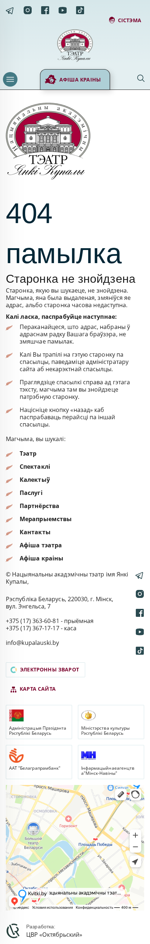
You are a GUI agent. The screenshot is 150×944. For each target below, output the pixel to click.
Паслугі (31, 493)
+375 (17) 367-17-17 (32, 628)
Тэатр (28, 453)
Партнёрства (39, 506)
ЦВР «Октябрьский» (54, 935)
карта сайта (38, 688)
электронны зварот (49, 669)
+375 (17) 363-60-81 (32, 621)
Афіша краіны (80, 79)
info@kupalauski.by (32, 642)
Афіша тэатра (41, 545)
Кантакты (35, 532)
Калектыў (35, 480)
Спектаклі (35, 467)
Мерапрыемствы (46, 519)
